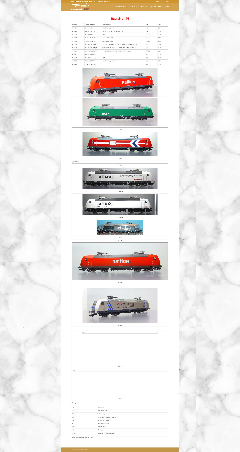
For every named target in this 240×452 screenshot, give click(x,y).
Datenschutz (166, 1)
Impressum (157, 1)
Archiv (144, 7)
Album (135, 7)
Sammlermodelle (121, 7)
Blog (160, 7)
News (167, 7)
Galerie (153, 7)
